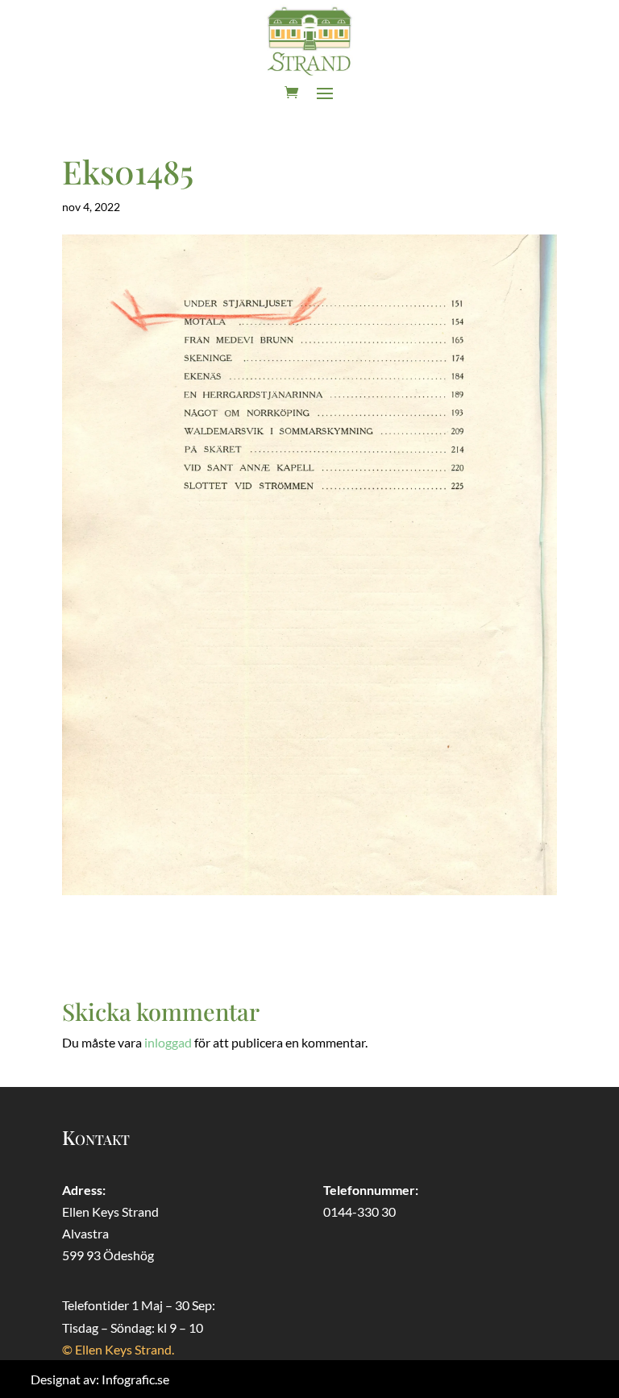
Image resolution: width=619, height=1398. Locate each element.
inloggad (168, 1042)
